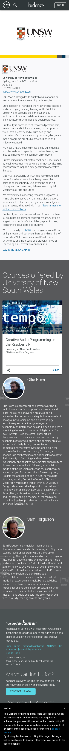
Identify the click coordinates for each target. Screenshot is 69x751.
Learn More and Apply (16, 249)
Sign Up (9, 653)
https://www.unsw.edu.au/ (17, 91)
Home (8, 646)
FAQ (48, 646)
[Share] (9, 370)
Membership (38, 646)
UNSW (27, 230)
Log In (60, 5)
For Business (12, 649)
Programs (26, 646)
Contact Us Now (20, 691)
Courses (16, 646)
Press (53, 646)
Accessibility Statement (30, 649)
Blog (60, 646)
